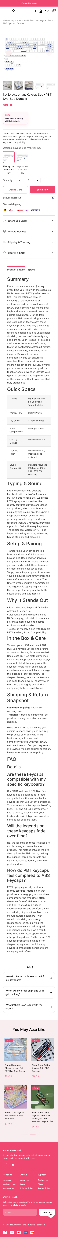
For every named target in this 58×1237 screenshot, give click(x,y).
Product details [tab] (16, 269)
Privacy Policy (26, 1188)
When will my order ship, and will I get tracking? (25, 992)
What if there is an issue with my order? (24, 1006)
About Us (24, 1180)
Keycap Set (16, 20)
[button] (34, 11)
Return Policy (44, 1188)
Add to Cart (15, 189)
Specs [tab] (31, 269)
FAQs (40, 1184)
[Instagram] (12, 1165)
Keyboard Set (9, 1184)
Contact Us (43, 1180)
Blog (22, 1184)
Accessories (8, 1188)
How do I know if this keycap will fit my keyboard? (25, 978)
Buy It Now (42, 189)
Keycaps (7, 1180)
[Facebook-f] (6, 1165)
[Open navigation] (5, 11)
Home (6, 20)
